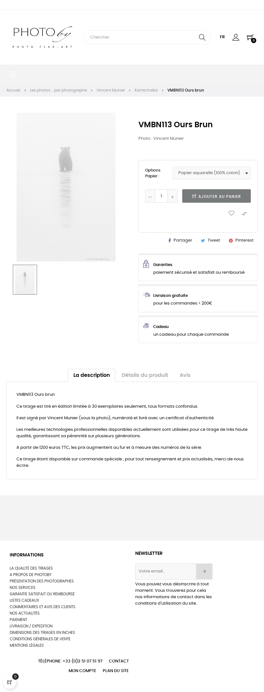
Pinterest (244, 240)
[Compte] (236, 37)
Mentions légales (27, 645)
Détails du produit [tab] (145, 375)
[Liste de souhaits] (231, 212)
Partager (183, 240)
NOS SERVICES (22, 588)
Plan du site (116, 671)
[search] (202, 37)
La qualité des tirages (31, 568)
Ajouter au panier (219, 197)
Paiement (18, 620)
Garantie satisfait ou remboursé (42, 594)
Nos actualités (25, 613)
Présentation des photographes (42, 581)
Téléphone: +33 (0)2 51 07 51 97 (70, 661)
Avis (185, 375)
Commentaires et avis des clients (42, 607)
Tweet (214, 240)
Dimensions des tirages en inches (42, 632)
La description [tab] (91, 375)
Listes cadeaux (24, 600)
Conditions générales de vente (40, 639)
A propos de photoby (31, 575)
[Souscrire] (204, 571)
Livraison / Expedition (31, 626)
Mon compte (82, 671)
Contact (119, 661)
